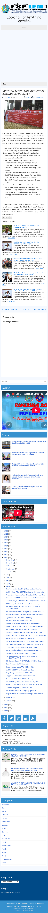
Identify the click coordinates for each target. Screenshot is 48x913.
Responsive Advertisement (10, 892)
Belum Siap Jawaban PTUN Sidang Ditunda (21, 667)
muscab (5, 825)
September (10, 569)
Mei (7, 581)
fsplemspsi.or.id (24, 4)
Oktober (9, 566)
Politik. (4, 849)
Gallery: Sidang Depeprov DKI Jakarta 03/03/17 (22, 682)
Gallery (4, 818)
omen (9, 97)
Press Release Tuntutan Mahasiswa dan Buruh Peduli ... (25, 614)
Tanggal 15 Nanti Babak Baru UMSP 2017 (20, 676)
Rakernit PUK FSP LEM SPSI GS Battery (19, 679)
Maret (8, 587)
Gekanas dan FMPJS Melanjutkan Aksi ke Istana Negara (25, 598)
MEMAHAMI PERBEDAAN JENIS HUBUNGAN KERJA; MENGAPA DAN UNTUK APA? (27, 769)
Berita (4, 811)
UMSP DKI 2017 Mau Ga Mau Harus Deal (20, 670)
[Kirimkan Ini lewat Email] (3, 217)
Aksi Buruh (5, 804)
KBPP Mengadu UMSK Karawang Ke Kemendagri (23, 604)
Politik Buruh (6, 846)
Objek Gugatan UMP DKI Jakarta (17, 664)
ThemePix (17, 906)
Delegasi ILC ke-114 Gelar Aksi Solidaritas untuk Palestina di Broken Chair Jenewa (28, 465)
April (8, 584)
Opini (4, 835)
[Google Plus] (19, 721)
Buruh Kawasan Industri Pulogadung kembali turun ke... (25, 612)
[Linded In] (26, 721)
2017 (6, 558)
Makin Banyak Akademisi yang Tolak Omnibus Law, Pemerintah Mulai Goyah (29, 273)
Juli (7, 575)
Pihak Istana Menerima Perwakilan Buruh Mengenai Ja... (25, 595)
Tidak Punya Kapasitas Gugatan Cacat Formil (21, 647)
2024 (6, 537)
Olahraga (5, 832)
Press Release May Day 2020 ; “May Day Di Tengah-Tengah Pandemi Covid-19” (28, 259)
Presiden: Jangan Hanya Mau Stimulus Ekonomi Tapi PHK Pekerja (26, 243)
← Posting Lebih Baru (9, 309)
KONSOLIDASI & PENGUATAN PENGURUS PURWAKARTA (26, 635)
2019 (6, 552)
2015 (6, 708)
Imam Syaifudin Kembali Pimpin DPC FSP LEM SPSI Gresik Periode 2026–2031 (29, 442)
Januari (9, 701)
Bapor (4, 808)
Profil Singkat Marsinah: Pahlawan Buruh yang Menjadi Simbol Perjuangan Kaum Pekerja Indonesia (27, 477)
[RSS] (33, 721)
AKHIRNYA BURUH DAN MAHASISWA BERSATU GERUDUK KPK (23, 92)
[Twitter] (11, 721)
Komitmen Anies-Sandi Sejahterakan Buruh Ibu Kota (24, 589)
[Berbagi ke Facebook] (10, 217)
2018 (6, 555)
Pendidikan (6, 839)
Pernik (4, 842)
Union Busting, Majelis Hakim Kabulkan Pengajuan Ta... (25, 644)
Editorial (5, 815)
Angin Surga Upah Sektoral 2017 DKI (19, 673)
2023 (6, 540)
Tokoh (4, 856)
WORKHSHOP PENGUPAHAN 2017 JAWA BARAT (23, 623)
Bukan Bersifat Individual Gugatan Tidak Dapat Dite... (24, 650)
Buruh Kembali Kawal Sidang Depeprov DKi (21, 691)
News (28, 97)
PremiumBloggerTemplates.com (24, 908)
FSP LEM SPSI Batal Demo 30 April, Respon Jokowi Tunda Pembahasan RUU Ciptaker (28, 290)
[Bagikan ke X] (8, 217)
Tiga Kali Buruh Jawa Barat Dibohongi (19, 618)
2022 (6, 543)
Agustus (9, 572)
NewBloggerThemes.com (24, 910)
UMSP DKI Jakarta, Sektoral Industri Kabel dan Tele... (24, 632)
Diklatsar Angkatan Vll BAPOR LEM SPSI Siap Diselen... (25, 661)
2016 (6, 705)
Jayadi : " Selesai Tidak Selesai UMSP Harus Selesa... (24, 685)
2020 (6, 549)
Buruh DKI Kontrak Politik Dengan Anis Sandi (21, 629)
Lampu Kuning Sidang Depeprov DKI (19, 688)
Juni (7, 578)
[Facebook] (4, 721)
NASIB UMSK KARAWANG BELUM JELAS (20, 638)
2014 (6, 711)
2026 (6, 531)
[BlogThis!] (6, 217)
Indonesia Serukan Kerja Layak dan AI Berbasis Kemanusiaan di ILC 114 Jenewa (28, 453)
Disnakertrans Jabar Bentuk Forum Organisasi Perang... (25, 641)
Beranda (26, 309)
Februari (9, 698)
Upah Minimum (7, 859)
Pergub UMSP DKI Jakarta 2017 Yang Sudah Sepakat (24, 694)
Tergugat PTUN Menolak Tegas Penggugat (21, 653)
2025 (6, 534)
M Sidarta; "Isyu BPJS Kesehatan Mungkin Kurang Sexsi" (25, 601)
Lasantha (38, 906)
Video (4, 863)
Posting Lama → (40, 309)
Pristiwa (4, 852)
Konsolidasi (6, 822)
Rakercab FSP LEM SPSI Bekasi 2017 (19, 620)
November (10, 563)
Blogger (41, 903)
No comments (38, 97)
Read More (11, 238)
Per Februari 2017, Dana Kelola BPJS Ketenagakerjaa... (25, 626)
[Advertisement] (24, 57)
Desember (10, 560)
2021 (6, 546)
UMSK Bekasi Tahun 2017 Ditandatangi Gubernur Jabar (25, 592)
